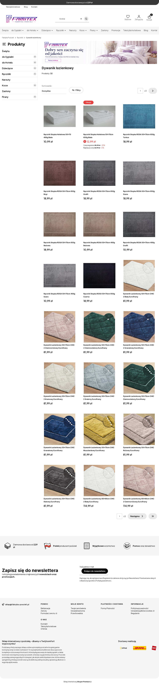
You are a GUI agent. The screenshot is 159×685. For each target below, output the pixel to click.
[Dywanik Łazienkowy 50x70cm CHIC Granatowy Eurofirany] (60, 429)
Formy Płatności (108, 608)
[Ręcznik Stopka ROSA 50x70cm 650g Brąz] (60, 173)
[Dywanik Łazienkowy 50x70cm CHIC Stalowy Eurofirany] (60, 480)
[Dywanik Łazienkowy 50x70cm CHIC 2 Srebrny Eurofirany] (99, 378)
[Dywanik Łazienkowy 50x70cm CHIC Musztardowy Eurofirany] (99, 429)
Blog (26, 7)
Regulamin (135, 613)
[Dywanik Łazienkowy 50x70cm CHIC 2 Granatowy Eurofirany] (139, 326)
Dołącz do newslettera (94, 571)
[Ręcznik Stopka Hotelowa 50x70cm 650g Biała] (99, 116)
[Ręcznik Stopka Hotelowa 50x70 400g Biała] (60, 116)
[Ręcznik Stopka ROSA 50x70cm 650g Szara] (139, 173)
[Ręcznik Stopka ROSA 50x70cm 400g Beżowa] (99, 224)
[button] (86, 19)
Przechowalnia (77, 613)
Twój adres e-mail (87, 567)
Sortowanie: (47, 86)
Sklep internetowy (76, 682)
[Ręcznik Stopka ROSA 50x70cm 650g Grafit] (99, 173)
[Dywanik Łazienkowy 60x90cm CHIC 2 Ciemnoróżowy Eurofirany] (139, 480)
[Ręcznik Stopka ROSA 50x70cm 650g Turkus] (139, 116)
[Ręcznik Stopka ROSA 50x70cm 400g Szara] (60, 275)
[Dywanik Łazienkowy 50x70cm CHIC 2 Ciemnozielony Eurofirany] (99, 326)
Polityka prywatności (139, 608)
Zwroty (44, 611)
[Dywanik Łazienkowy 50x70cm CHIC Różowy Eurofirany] (139, 429)
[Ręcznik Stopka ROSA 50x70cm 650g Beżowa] (60, 224)
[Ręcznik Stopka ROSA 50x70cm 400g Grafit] (139, 224)
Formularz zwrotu (48, 613)
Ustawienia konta (78, 611)
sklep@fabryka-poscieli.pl (17, 604)
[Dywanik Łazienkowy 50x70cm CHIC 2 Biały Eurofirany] (139, 275)
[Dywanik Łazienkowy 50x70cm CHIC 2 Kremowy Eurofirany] (60, 378)
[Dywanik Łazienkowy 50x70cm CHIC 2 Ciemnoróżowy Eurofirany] (60, 326)
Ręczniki (20, 38)
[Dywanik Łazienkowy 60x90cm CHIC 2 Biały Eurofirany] (99, 480)
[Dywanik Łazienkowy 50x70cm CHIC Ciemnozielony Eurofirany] (139, 378)
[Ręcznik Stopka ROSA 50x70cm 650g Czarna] (99, 275)
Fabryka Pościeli (8, 38)
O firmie (44, 629)
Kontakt (34, 7)
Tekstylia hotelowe (13, 7)
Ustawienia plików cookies (142, 611)
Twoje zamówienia (78, 608)
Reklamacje (45, 608)
